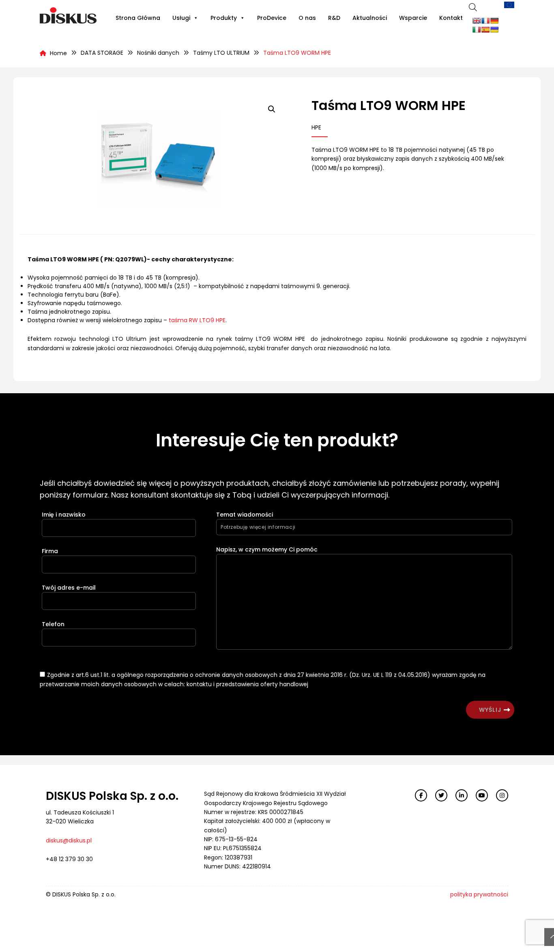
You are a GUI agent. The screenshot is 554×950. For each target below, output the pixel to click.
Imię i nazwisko (64, 515)
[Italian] (476, 29)
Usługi (181, 18)
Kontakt (451, 18)
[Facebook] (421, 795)
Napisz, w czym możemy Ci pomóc (267, 549)
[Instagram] (502, 795)
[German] (494, 20)
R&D (334, 18)
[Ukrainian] (494, 29)
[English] (476, 20)
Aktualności (369, 18)
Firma (50, 551)
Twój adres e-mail (69, 588)
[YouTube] (482, 795)
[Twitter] (441, 795)
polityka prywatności (479, 894)
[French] (485, 20)
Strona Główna (138, 18)
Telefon (53, 624)
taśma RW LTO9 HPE (197, 320)
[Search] (473, 7)
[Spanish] (485, 29)
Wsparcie (413, 18)
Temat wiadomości (244, 515)
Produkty (223, 18)
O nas (307, 18)
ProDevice (271, 18)
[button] (271, 109)
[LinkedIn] (461, 795)
